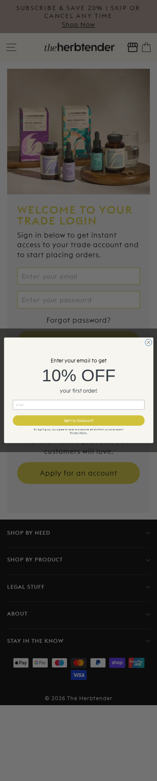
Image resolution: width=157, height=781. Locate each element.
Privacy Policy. (78, 432)
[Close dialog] (148, 342)
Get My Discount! (78, 420)
